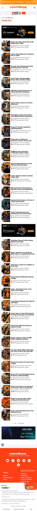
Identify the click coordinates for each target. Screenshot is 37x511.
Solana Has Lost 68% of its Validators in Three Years (22, 265)
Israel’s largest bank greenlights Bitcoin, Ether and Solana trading (20, 79)
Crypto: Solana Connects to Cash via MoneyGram (21, 103)
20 (21, 423)
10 (19, 423)
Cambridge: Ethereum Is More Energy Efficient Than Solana (22, 241)
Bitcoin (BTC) (28, 306)
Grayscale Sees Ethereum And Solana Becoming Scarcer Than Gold (22, 67)
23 (23, 423)
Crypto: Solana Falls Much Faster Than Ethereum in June (22, 411)
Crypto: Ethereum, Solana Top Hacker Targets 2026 (22, 176)
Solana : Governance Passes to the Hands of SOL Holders (21, 289)
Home (3, 18)
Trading (26, 83)
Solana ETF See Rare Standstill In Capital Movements (20, 127)
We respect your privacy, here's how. (11, 503)
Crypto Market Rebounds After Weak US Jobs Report (22, 302)
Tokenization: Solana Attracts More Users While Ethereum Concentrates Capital (21, 115)
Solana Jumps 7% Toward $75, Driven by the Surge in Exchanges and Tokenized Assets (22, 314)
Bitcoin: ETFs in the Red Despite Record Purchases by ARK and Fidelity (22, 375)
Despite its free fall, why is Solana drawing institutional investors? (21, 399)
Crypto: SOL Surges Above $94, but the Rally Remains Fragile (22, 42)
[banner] (18, 32)
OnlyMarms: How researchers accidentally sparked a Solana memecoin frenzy (19, 152)
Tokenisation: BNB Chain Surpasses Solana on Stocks (21, 326)
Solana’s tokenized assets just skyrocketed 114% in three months (21, 213)
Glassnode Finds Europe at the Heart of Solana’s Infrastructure (22, 200)
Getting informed (20, 47)
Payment (27, 108)
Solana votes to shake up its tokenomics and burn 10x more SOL (21, 140)
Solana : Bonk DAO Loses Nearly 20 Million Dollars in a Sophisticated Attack (22, 253)
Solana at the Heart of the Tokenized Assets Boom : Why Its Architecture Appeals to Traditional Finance (22, 387)
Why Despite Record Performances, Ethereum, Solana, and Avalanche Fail (22, 188)
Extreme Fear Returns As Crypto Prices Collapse (22, 362)
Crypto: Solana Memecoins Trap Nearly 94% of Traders (22, 54)
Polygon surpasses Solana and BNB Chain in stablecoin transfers (21, 338)
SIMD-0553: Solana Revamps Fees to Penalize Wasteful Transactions (21, 91)
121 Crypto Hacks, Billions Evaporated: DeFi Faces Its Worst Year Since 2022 (22, 350)
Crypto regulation (29, 193)
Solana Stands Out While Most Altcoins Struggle (22, 277)
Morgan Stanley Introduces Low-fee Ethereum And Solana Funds (21, 164)
